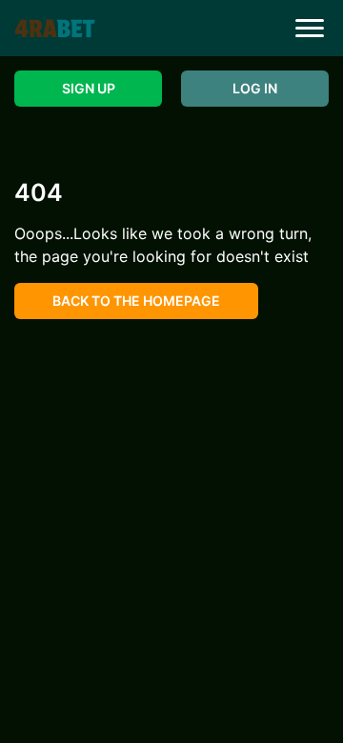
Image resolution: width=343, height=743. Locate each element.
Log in (254, 88)
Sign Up (88, 88)
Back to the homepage (136, 300)
